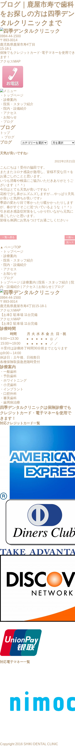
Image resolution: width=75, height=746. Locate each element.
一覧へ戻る (8, 237)
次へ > (69, 242)
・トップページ (11, 95)
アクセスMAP (10, 61)
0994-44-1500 (10, 36)
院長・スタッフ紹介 (53, 282)
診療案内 (29, 282)
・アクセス (8, 113)
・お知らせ (8, 117)
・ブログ (6, 121)
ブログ (59, 286)
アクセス (29, 286)
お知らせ (45, 286)
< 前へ (69, 237)
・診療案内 (8, 99)
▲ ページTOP (10, 247)
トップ (5, 133)
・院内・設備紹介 (13, 108)
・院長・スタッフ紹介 (16, 104)
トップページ (10, 282)
